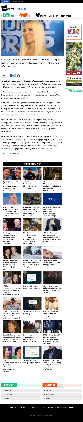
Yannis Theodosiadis (47, 418)
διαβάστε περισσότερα (10, 153)
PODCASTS (41, 15)
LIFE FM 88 (25, 15)
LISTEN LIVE (7, 390)
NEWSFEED (66, 16)
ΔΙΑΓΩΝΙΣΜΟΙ (8, 394)
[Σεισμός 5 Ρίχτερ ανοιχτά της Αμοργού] (32, 352)
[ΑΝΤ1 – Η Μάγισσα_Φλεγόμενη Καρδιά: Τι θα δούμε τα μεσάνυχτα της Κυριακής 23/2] (52, 173)
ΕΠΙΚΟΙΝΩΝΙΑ (23, 1)
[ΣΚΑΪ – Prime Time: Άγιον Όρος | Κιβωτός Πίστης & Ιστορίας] (52, 252)
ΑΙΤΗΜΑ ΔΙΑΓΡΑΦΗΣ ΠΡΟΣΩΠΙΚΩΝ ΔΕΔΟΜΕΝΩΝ (58, 408)
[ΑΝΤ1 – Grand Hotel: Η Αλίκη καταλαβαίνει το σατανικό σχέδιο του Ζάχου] (52, 277)
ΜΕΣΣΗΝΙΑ (53, 16)
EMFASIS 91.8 (8, 15)
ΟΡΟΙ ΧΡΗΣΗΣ (36, 408)
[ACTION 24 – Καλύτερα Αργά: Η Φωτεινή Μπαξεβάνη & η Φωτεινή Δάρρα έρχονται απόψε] (52, 199)
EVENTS (6, 398)
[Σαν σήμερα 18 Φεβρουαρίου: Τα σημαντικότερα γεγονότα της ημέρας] (32, 326)
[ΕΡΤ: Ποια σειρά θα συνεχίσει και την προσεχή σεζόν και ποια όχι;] (52, 303)
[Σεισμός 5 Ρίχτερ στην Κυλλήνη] (32, 303)
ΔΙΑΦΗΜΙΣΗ (14, 1)
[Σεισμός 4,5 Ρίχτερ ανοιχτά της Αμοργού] (32, 277)
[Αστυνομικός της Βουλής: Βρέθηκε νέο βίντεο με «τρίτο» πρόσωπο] (32, 173)
